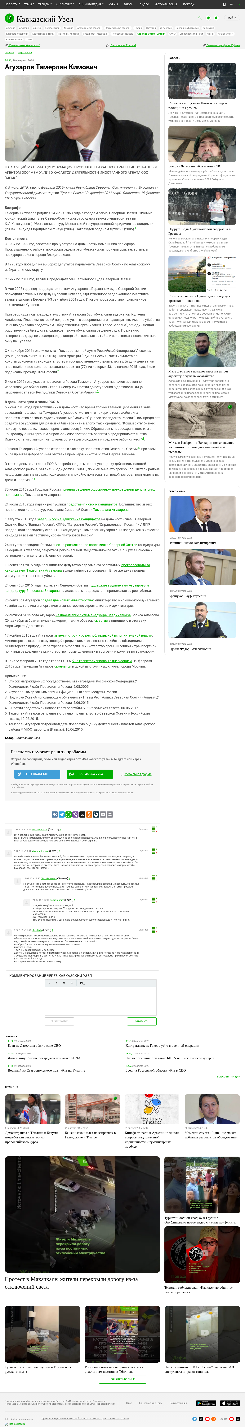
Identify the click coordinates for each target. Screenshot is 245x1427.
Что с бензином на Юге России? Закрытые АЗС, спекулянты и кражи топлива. (200, 1369)
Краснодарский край (43, 33)
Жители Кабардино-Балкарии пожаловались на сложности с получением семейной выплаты (201, 447)
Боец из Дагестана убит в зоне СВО (194, 166)
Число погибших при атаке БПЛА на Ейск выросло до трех (170, 1057)
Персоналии (25, 52)
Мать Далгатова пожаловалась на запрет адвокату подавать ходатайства (198, 373)
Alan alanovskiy (39, 829)
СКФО (172, 33)
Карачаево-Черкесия (17, 33)
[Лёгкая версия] (224, 4)
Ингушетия (166, 28)
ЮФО (29, 39)
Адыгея (37, 28)
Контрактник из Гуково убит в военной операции (162, 1045)
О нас (129, 1403)
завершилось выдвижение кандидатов (68, 519)
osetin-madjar (57, 900)
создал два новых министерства (67, 600)
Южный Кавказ (14, 39)
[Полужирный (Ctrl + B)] (48, 983)
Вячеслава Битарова (43, 591)
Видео (144, 4)
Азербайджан (52, 28)
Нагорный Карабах (68, 33)
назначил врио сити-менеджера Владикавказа (93, 615)
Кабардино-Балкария (187, 28)
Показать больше (122, 1379)
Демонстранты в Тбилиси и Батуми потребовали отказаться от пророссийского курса (31, 1137)
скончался (62, 666)
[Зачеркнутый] (71, 983)
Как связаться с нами (150, 1403)
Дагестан (151, 28)
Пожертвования (178, 1403)
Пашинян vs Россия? (123, 45)
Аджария (24, 28)
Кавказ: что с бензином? (24, 45)
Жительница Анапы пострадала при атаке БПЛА (44, 1057)
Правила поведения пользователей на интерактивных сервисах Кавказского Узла (85, 1418)
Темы (28, 4)
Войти (232, 17)
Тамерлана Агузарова (111, 510)
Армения (68, 28)
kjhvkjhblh (37, 930)
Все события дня (228, 1076)
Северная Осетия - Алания (151, 33)
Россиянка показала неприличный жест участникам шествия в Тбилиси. (114, 1369)
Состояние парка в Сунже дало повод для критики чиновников (199, 298)
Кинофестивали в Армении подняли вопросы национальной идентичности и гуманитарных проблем (152, 1139)
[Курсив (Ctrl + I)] (56, 983)
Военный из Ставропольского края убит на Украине (46, 1070)
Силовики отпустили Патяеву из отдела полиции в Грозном (198, 105)
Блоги (128, 4)
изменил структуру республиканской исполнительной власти (103, 635)
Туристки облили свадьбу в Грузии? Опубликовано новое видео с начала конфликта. (200, 1219)
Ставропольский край (191, 33)
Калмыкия (208, 28)
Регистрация (59, 1021)
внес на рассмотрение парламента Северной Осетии (94, 545)
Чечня (210, 33)
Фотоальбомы (166, 4)
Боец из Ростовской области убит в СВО (156, 1070)
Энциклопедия (90, 4)
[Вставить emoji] (81, 983)
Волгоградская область (117, 28)
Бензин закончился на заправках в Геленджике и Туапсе (90, 1134)
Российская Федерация (95, 33)
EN (239, 4)
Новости (11, 4)
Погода (188, 4)
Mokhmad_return (40, 851)
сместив (101, 620)
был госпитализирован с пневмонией (102, 661)
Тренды (44, 4)
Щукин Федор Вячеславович (189, 648)
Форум (113, 4)
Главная (9, 52)
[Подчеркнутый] (64, 983)
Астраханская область (89, 28)
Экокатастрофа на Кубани (223, 45)
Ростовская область (122, 33)
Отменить (141, 1021)
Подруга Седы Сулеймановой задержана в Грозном (199, 231)
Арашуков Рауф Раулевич (187, 595)
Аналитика (64, 4)
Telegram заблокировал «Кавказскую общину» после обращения (198, 1289)
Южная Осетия (225, 33)
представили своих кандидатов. (92, 504)
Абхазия (10, 28)
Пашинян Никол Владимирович (192, 542)
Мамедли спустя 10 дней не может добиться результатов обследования (211, 1134)
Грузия (138, 28)
